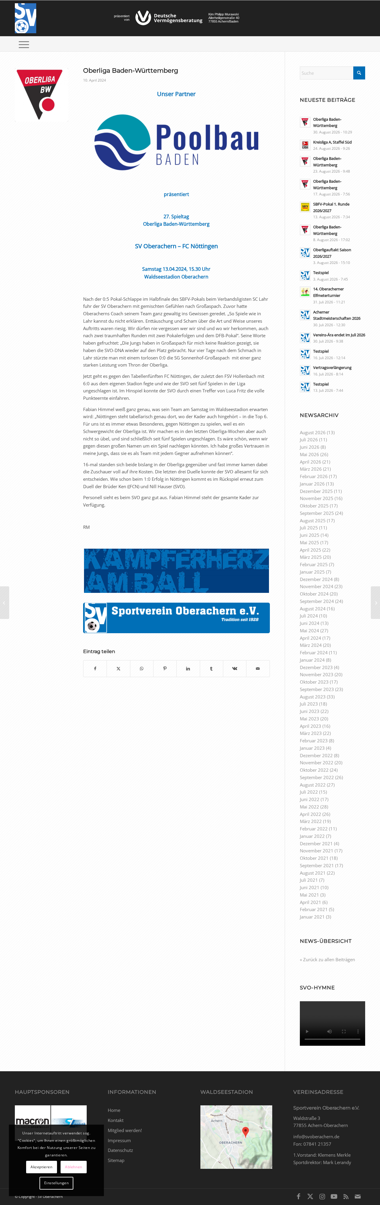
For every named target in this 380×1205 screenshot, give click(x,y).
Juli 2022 (309, 792)
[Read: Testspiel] (305, 275)
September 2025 (317, 513)
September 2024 (317, 601)
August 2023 (313, 697)
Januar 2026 (312, 484)
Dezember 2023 (316, 667)
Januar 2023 (312, 748)
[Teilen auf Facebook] (95, 668)
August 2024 (313, 609)
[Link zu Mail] (357, 1196)
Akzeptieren (42, 1166)
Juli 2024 (309, 616)
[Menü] (24, 43)
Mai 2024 (309, 630)
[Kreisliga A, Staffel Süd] (375, 602)
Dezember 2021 (316, 843)
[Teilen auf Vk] (234, 668)
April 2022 (310, 814)
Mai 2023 (309, 719)
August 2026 (313, 432)
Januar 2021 (312, 917)
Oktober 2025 (314, 506)
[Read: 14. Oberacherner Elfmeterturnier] (305, 291)
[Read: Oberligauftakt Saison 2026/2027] (305, 252)
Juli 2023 (309, 704)
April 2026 (310, 462)
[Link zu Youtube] (334, 1196)
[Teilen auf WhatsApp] (141, 668)
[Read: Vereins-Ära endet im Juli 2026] (305, 337)
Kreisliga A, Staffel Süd (332, 142)
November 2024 (316, 586)
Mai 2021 (309, 895)
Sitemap (116, 1160)
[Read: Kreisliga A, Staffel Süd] (305, 145)
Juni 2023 (309, 711)
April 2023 (310, 726)
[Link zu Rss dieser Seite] (345, 1196)
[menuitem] (24, 43)
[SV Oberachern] (25, 18)
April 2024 (310, 638)
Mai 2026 (309, 454)
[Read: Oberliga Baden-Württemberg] (305, 122)
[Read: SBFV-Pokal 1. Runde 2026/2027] (305, 207)
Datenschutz (120, 1150)
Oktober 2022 (314, 770)
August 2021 (313, 873)
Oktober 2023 (314, 682)
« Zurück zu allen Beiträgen (327, 959)
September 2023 (317, 689)
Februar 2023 (314, 741)
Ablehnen (73, 1166)
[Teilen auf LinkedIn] (188, 668)
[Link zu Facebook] (298, 1196)
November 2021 (316, 851)
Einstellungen (56, 1182)
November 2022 (316, 762)
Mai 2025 (309, 542)
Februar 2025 (314, 564)
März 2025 (311, 557)
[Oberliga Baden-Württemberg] (4, 602)
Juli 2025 (309, 528)
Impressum (119, 1140)
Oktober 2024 (314, 594)
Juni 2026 (309, 447)
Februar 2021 (314, 909)
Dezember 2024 (316, 579)
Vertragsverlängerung (332, 367)
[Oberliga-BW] (41, 95)
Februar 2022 (314, 829)
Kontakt (116, 1120)
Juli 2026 (309, 439)
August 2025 (313, 520)
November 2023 (316, 674)
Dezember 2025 (316, 491)
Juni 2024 (309, 623)
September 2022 (317, 777)
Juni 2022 (309, 799)
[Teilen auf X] (118, 668)
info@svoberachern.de (316, 1136)
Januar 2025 (312, 572)
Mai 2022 (309, 807)
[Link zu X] (310, 1196)
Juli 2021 (309, 880)
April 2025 (310, 550)
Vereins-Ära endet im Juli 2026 (339, 335)
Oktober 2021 (314, 858)
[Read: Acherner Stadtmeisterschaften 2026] (305, 315)
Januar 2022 (312, 836)
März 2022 (311, 821)
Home (114, 1110)
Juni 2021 (309, 887)
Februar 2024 (314, 652)
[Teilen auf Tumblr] (211, 668)
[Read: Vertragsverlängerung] (305, 370)
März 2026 (311, 469)
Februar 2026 (314, 476)
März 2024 (311, 645)
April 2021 (310, 902)
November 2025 (316, 498)
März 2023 (311, 733)
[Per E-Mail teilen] (257, 668)
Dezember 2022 (316, 755)
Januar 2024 (312, 660)
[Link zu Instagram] (322, 1196)
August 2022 (313, 785)
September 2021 (317, 865)
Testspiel (321, 272)
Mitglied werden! (125, 1130)
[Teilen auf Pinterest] (164, 668)
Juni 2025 (309, 535)
